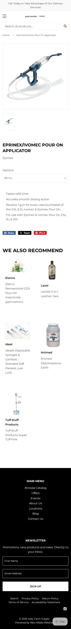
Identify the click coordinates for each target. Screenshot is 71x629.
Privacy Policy (30, 598)
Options (8, 170)
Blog (35, 513)
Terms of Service (18, 602)
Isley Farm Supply (39, 618)
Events (35, 498)
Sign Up (35, 586)
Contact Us (35, 518)
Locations (35, 508)
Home (6, 35)
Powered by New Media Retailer (34, 622)
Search (14, 598)
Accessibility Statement (46, 602)
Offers (36, 493)
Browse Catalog (35, 488)
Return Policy (50, 598)
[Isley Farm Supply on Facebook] (65, 609)
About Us (35, 503)
